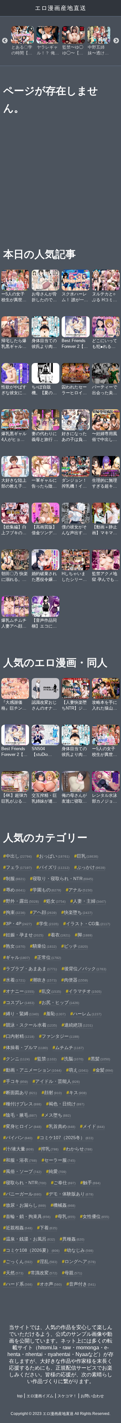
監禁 (46, 1058)
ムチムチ (69, 1047)
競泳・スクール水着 (31, 1025)
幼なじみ (80, 1250)
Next (116, 41)
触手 (91, 1182)
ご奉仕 (65, 1182)
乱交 (51, 991)
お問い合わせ (92, 1396)
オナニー (20, 991)
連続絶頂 (78, 1025)
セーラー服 (59, 1160)
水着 (15, 979)
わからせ (79, 1148)
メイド (94, 1126)
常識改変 (44, 1272)
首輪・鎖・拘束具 (28, 1216)
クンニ (18, 1058)
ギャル (18, 957)
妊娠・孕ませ (24, 934)
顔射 (53, 1092)
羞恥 (56, 1013)
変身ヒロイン (23, 1126)
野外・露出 (22, 901)
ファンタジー (60, 1036)
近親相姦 (19, 1227)
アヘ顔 (44, 912)
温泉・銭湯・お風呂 (30, 1239)
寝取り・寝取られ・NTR (63, 878)
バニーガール (23, 1193)
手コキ (17, 1081)
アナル (80, 889)
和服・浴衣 (21, 1160)
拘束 (15, 912)
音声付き (82, 1284)
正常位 (49, 957)
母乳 (66, 1216)
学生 (48, 923)
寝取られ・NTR (26, 1182)
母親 (73, 1272)
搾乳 (49, 1148)
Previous (5, 41)
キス (77, 1092)
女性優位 (96, 1216)
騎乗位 (44, 946)
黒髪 (100, 1058)
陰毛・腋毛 (21, 1115)
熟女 (15, 946)
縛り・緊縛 (22, 1013)
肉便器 (76, 979)
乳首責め (62, 1126)
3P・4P (19, 923)
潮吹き (44, 979)
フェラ (19, 867)
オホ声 (51, 1284)
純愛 (57, 1171)
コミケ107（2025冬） (66, 1137)
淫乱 (48, 1261)
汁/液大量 (20, 1148)
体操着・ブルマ (27, 1047)
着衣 (60, 934)
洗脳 (73, 1058)
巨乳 (87, 856)
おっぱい (54, 856)
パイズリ (54, 867)
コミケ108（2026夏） (32, 1250)
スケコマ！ (67, 1396)
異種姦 (73, 1239)
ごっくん (19, 1261)
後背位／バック (85, 968)
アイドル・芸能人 (57, 1081)
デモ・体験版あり (71, 1193)
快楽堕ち (78, 912)
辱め (15, 889)
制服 (15, 878)
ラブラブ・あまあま (31, 968)
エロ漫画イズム (40, 1396)
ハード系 (19, 1284)
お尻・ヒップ (60, 1002)
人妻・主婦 (89, 901)
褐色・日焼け (66, 1103)
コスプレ (20, 1002)
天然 (14, 1272)
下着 (48, 1227)
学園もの (47, 889)
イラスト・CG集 (88, 923)
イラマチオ (84, 991)
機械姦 (64, 1205)
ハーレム (87, 1013)
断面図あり (21, 1092)
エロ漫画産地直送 (60, 8)
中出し (19, 856)
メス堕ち (57, 1115)
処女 (56, 901)
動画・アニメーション (33, 1070)
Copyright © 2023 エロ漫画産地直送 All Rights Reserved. (60, 1413)
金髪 (104, 1070)
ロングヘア (80, 1261)
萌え (78, 1070)
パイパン (19, 1137)
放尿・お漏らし (26, 1205)
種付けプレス (23, 1103)
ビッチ (76, 946)
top (20, 1396)
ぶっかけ (91, 867)
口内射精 (20, 1036)
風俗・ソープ (23, 1171)
